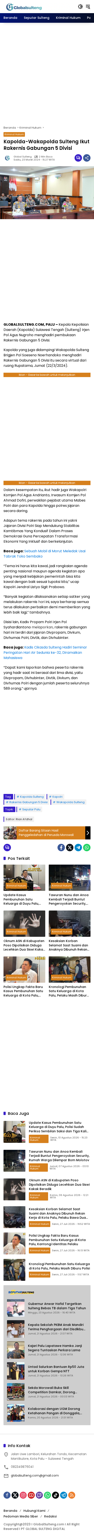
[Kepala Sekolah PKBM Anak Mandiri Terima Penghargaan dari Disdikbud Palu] (15, 1329)
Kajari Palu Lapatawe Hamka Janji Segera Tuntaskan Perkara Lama (55, 1348)
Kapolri (57, 797)
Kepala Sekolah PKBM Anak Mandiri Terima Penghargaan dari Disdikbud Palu (56, 1327)
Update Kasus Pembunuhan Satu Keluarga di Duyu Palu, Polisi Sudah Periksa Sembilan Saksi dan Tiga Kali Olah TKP (22, 899)
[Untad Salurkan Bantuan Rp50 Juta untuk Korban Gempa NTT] (15, 1371)
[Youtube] (31, 1495)
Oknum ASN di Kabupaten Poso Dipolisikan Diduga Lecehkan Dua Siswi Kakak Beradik (24, 945)
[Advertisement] (47, 74)
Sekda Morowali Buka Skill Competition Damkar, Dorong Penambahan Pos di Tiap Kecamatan (51, 1390)
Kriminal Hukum (14, 134)
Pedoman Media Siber (20, 1516)
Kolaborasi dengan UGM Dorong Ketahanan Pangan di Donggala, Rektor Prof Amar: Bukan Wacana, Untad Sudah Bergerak (55, 1411)
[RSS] (71, 1495)
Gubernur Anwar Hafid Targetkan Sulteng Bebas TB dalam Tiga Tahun (57, 1306)
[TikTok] (55, 1495)
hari (41, 601)
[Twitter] (69, 847)
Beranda (10, 1511)
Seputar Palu (31, 809)
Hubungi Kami (34, 1511)
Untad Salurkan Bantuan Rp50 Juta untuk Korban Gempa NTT (56, 1369)
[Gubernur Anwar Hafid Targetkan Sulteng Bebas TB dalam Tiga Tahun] (15, 1308)
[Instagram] (23, 1495)
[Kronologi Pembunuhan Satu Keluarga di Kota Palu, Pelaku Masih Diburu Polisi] (70, 969)
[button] (80, 6)
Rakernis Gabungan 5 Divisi (28, 802)
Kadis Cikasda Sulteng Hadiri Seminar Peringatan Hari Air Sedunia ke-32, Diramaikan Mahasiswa (45, 652)
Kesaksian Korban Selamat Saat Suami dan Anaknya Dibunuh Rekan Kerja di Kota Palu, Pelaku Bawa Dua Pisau (69, 945)
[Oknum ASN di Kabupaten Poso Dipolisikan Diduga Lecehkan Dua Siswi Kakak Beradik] (24, 924)
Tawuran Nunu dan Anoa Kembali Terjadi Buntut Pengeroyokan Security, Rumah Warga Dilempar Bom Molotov (69, 899)
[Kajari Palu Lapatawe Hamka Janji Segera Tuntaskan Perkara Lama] (15, 1350)
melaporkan (42, 627)
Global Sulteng (23, 157)
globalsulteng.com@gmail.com (35, 1475)
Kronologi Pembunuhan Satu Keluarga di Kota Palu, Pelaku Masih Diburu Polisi (69, 991)
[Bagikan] (87, 158)
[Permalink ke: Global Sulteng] (8, 158)
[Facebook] (61, 847)
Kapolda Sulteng (32, 797)
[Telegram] (78, 847)
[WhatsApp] (87, 847)
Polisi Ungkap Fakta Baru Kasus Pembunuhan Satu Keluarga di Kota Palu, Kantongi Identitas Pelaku (23, 991)
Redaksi (50, 1516)
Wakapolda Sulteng (70, 802)
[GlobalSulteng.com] (38, 6)
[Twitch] (39, 1495)
